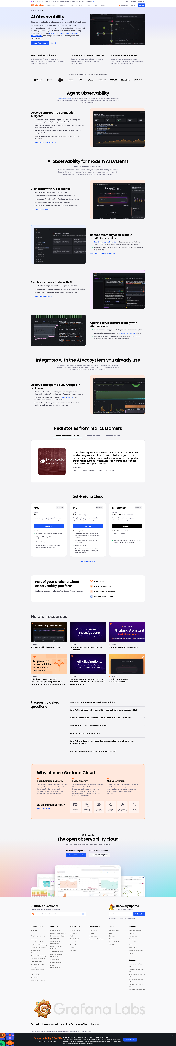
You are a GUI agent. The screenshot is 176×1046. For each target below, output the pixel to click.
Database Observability (38, 956)
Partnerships (133, 936)
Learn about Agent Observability (42, 142)
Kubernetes (73, 945)
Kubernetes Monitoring (38, 948)
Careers (131, 933)
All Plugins (73, 933)
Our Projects (93, 930)
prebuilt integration (68, 397)
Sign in (133, 5)
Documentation (114, 930)
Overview (34, 930)
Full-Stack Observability (58, 933)
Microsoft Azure (75, 942)
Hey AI (131, 953)
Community (112, 936)
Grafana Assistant (73, 33)
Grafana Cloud (51, 5)
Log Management (56, 962)
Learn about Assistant (39, 209)
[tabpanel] (88, 461)
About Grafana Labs (135, 930)
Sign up (141, 5)
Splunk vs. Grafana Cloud (137, 989)
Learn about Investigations (40, 296)
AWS (71, 936)
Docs (96, 5)
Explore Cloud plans (100, 855)
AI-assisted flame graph (127, 333)
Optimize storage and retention (105, 242)
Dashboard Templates (96, 939)
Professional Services (136, 950)
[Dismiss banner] (173, 1035)
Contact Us (132, 945)
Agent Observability (57, 33)
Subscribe (139, 914)
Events (111, 939)
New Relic (73, 950)
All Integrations (75, 930)
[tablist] (88, 436)
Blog (110, 933)
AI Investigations (36, 975)
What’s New (34, 978)
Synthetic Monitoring (37, 961)
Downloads (93, 936)
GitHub (91, 933)
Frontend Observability (38, 959)
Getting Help (133, 948)
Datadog (72, 948)
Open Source (79, 5)
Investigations (36, 36)
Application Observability (39, 945)
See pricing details (87, 561)
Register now (130, 1039)
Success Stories (134, 942)
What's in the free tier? (38, 936)
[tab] (67, 436)
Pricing (71, 5)
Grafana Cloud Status (38, 981)
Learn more (89, 1)
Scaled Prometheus (56, 951)
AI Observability (55, 930)
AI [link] (42, 10)
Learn (89, 5)
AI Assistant (34, 939)
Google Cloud (74, 939)
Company (104, 5)
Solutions (62, 5)
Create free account (40, 43)
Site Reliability (54, 959)
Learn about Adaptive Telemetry (102, 253)
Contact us (127, 526)
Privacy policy (131, 918)
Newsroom (132, 939)
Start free (48, 526)
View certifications (44, 808)
